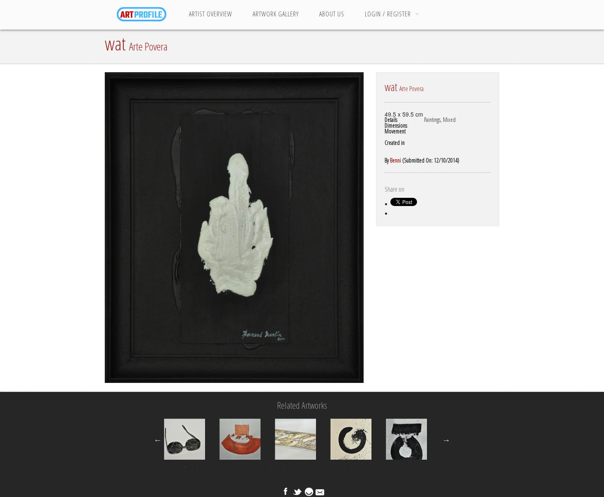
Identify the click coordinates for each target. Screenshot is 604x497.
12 (320, 467)
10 (296, 467)
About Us (331, 13)
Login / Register (388, 13)
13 (333, 467)
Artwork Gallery (276, 13)
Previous (158, 439)
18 (394, 467)
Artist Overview (210, 13)
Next (446, 439)
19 (407, 467)
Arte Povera (148, 46)
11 (308, 467)
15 (357, 467)
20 (419, 467)
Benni (395, 160)
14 (345, 467)
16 (370, 467)
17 (382, 467)
